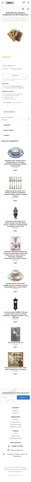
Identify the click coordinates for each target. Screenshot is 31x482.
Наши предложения (15, 438)
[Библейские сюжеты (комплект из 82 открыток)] (15, 38)
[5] (10, 57)
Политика (15, 413)
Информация (15, 417)
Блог (15, 433)
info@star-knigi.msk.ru (16, 450)
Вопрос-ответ (15, 436)
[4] (8, 57)
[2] (5, 57)
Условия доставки (15, 424)
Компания (15, 407)
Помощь (15, 419)
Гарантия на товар (15, 427)
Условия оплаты (15, 422)
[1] (3, 57)
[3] (6, 57)
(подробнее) (19, 86)
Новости (15, 410)
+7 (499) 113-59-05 (17, 446)
